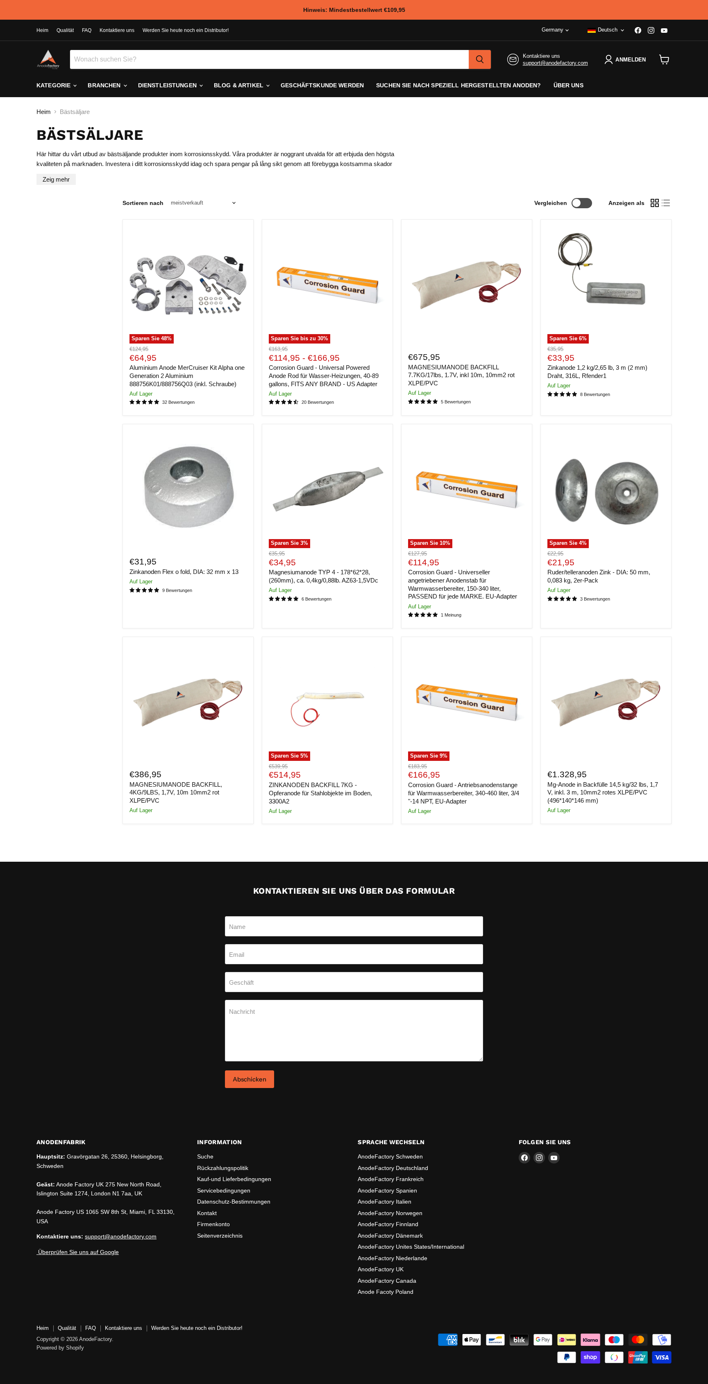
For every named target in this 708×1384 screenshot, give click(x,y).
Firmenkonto (213, 1224)
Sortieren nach (143, 203)
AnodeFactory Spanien (387, 1190)
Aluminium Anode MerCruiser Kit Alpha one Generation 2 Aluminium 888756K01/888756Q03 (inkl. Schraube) (187, 375)
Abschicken (249, 1079)
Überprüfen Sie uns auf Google (77, 1252)
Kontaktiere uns (117, 30)
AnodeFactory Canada (387, 1280)
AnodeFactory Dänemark (390, 1235)
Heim (42, 30)
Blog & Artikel (239, 85)
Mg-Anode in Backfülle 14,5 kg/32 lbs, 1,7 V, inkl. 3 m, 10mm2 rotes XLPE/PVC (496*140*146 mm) (602, 792)
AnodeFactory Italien (384, 1201)
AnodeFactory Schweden (390, 1156)
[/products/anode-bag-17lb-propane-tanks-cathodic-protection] (466, 285)
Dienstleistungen (168, 85)
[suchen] (480, 59)
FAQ (86, 30)
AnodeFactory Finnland (388, 1224)
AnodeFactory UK (381, 1269)
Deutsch (607, 30)
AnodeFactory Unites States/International (411, 1246)
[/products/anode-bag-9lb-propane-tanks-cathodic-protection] (188, 702)
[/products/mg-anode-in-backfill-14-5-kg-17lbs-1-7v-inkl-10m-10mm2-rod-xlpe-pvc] (606, 702)
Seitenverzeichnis (220, 1235)
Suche (205, 1156)
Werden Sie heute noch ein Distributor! (186, 30)
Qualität (65, 30)
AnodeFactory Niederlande (392, 1258)
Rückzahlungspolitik (222, 1168)
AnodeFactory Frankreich (391, 1179)
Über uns (568, 85)
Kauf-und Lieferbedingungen (234, 1179)
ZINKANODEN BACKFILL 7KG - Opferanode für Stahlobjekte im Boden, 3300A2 (320, 792)
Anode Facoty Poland (385, 1291)
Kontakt (207, 1213)
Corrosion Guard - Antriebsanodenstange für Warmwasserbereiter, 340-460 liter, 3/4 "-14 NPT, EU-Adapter (463, 792)
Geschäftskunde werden (322, 85)
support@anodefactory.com (555, 63)
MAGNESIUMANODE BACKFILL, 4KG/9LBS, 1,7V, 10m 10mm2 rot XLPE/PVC (175, 792)
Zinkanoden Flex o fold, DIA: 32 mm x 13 (183, 571)
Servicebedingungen (223, 1190)
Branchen (105, 85)
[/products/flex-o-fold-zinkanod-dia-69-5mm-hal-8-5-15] (188, 489)
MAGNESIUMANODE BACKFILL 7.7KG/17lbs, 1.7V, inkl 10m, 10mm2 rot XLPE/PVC (461, 375)
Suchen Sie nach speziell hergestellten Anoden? (458, 85)
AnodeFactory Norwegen (390, 1213)
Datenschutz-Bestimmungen (233, 1201)
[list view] (666, 203)
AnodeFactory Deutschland (393, 1168)
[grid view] (654, 203)
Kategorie (54, 85)
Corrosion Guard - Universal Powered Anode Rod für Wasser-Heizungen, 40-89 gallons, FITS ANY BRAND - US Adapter (324, 375)
